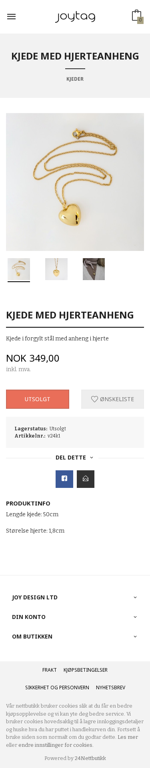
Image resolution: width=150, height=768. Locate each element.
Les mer (128, 737)
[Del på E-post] (85, 479)
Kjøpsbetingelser (86, 670)
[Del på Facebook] (64, 479)
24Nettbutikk (90, 758)
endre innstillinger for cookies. (56, 745)
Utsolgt (37, 399)
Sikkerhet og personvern (57, 687)
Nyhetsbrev (110, 687)
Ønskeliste (116, 399)
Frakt (49, 670)
